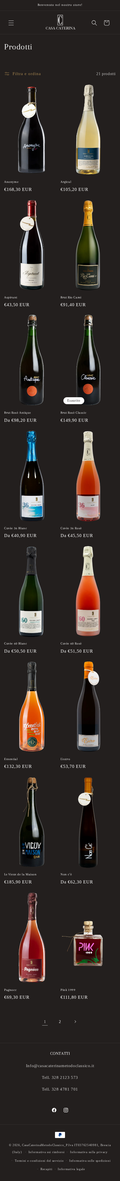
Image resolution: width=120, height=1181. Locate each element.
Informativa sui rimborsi (46, 1152)
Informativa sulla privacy (89, 1152)
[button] (11, 23)
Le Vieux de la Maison (20, 874)
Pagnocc (10, 990)
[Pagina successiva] (75, 1021)
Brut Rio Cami (71, 297)
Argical (66, 182)
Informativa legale (71, 1169)
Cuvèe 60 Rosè (71, 643)
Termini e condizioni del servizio (39, 1160)
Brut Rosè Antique (17, 413)
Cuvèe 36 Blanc (15, 528)
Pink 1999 (68, 990)
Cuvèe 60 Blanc (15, 643)
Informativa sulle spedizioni (90, 1160)
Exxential (11, 759)
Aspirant (10, 297)
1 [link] (45, 1021)
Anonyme (11, 182)
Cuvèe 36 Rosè (71, 528)
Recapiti (46, 1169)
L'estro (65, 759)
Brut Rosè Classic (73, 413)
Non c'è (66, 874)
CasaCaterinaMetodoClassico (43, 1145)
